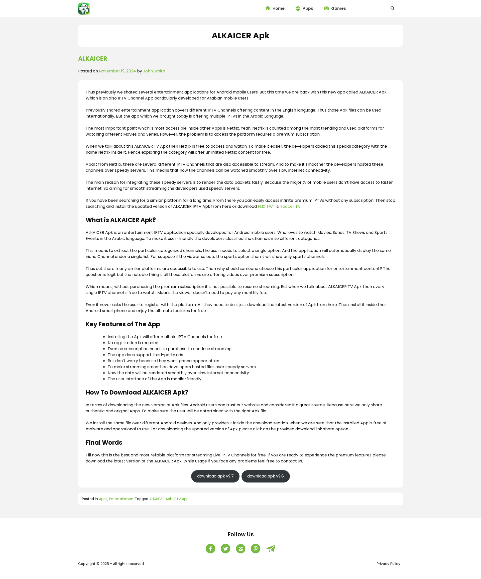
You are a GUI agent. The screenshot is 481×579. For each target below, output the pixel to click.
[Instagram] (240, 549)
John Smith (154, 71)
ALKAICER (92, 58)
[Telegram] (271, 549)
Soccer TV (290, 206)
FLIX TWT (266, 206)
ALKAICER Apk (160, 498)
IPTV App (181, 498)
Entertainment (122, 498)
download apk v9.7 (215, 476)
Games (338, 8)
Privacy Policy (388, 563)
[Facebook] (210, 549)
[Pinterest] (256, 549)
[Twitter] (225, 549)
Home (279, 8)
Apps (308, 8)
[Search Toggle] (392, 8)
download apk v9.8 (265, 476)
